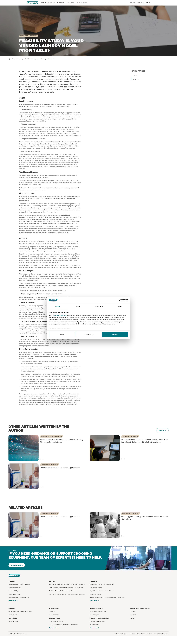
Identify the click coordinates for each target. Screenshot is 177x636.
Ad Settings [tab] (99, 306)
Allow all (115, 334)
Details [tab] (78, 306)
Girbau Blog (20, 59)
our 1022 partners (60, 315)
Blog (13, 59)
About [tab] (120, 306)
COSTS (135, 75)
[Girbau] (32, 2)
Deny (62, 334)
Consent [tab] (57, 306)
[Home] (9, 59)
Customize (87, 334)
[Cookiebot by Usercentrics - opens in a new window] (120, 300)
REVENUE (136, 79)
